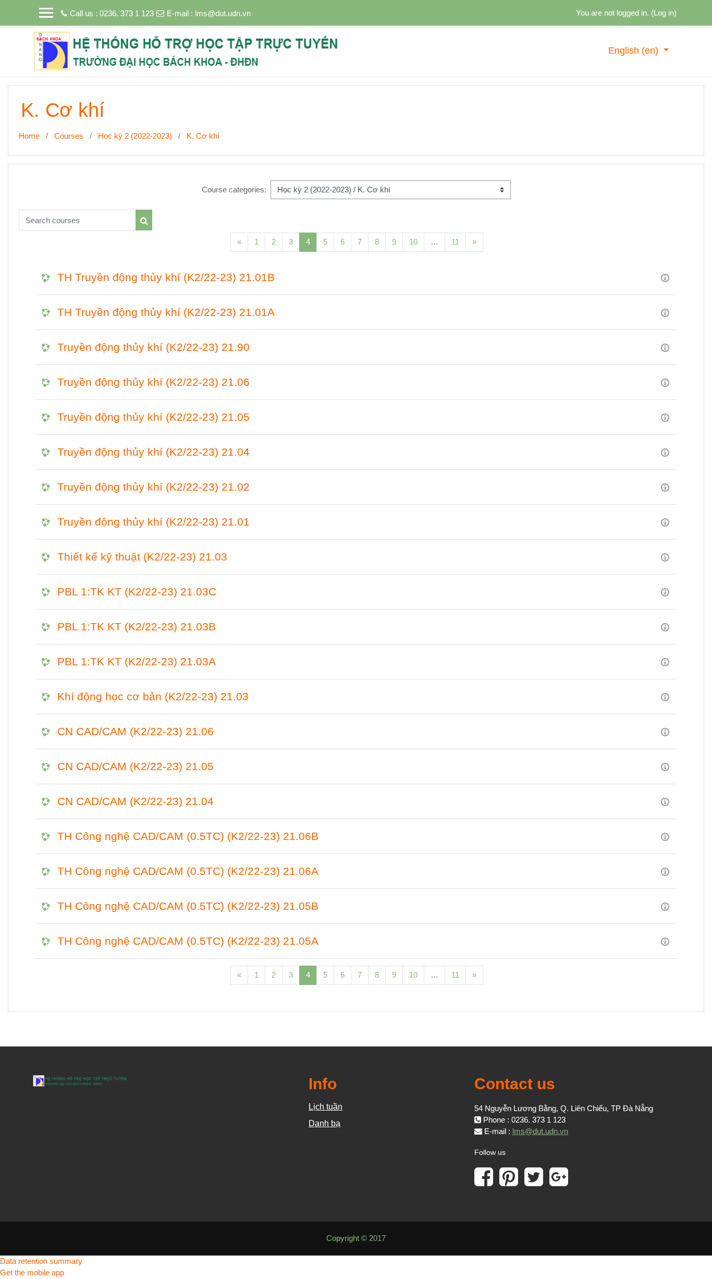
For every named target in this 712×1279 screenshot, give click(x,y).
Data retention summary (41, 1261)
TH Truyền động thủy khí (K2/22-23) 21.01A (166, 312)
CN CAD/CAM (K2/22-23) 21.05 (135, 766)
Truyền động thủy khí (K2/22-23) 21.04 (153, 452)
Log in (664, 12)
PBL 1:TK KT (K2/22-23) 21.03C (136, 592)
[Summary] (665, 277)
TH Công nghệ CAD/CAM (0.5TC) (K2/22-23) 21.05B (187, 906)
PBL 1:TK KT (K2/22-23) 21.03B (136, 626)
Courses (68, 135)
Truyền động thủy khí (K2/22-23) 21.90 (153, 347)
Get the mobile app (32, 1272)
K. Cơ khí (203, 135)
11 (455, 241)
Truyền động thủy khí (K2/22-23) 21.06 (153, 382)
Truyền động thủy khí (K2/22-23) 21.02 (153, 487)
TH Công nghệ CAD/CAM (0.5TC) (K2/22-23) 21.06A (187, 871)
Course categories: (234, 189)
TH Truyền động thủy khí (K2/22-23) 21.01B (166, 277)
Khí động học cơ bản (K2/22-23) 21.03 (153, 696)
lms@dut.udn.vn (223, 13)
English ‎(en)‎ (634, 50)
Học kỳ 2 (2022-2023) (135, 135)
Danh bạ (324, 1123)
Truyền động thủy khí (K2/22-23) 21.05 (153, 417)
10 (413, 241)
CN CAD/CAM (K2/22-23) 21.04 (135, 801)
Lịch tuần (325, 1106)
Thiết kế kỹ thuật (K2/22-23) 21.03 (142, 557)
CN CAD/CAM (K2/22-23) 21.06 (135, 731)
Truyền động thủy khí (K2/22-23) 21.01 (153, 522)
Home (29, 135)
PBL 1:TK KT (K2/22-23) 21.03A (136, 661)
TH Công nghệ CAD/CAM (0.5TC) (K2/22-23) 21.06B (187, 836)
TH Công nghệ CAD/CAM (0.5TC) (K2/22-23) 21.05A (187, 941)
